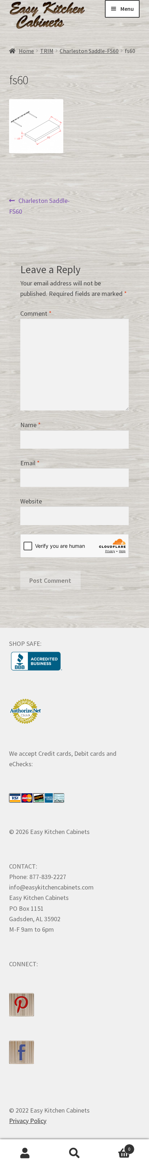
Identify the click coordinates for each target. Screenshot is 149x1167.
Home (26, 51)
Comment (36, 313)
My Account (25, 1153)
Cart (115, 1146)
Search (74, 1153)
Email (30, 463)
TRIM (47, 51)
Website (31, 501)
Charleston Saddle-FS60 (89, 51)
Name (30, 425)
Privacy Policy (27, 1121)
